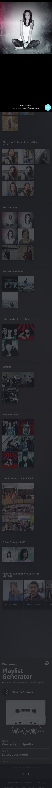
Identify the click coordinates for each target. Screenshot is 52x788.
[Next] (48, 107)
